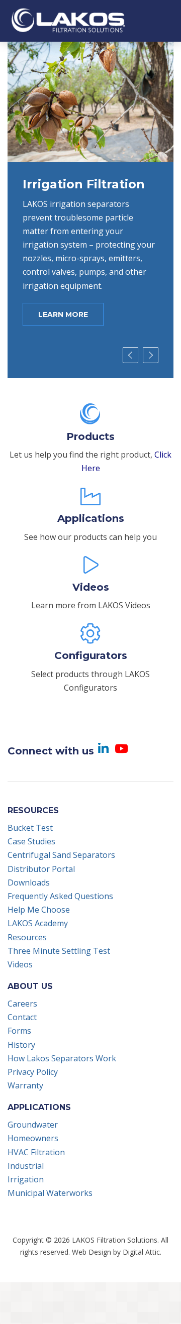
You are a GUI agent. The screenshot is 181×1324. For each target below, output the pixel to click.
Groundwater (33, 1124)
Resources (27, 937)
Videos (90, 587)
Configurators (90, 655)
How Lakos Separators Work (62, 1058)
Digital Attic (141, 1252)
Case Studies (31, 841)
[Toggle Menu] (164, 21)
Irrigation (26, 1179)
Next (150, 355)
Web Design (91, 1252)
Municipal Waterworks (50, 1192)
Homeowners (33, 1138)
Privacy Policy (33, 1071)
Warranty (25, 1085)
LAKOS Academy (38, 923)
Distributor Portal (41, 868)
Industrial (26, 1165)
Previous (130, 355)
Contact (22, 1017)
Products (90, 436)
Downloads (29, 882)
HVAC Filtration (36, 1152)
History (21, 1044)
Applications (90, 518)
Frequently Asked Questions (60, 896)
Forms (19, 1030)
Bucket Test (30, 827)
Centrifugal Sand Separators (61, 854)
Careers (22, 1003)
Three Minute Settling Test (59, 950)
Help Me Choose (39, 909)
